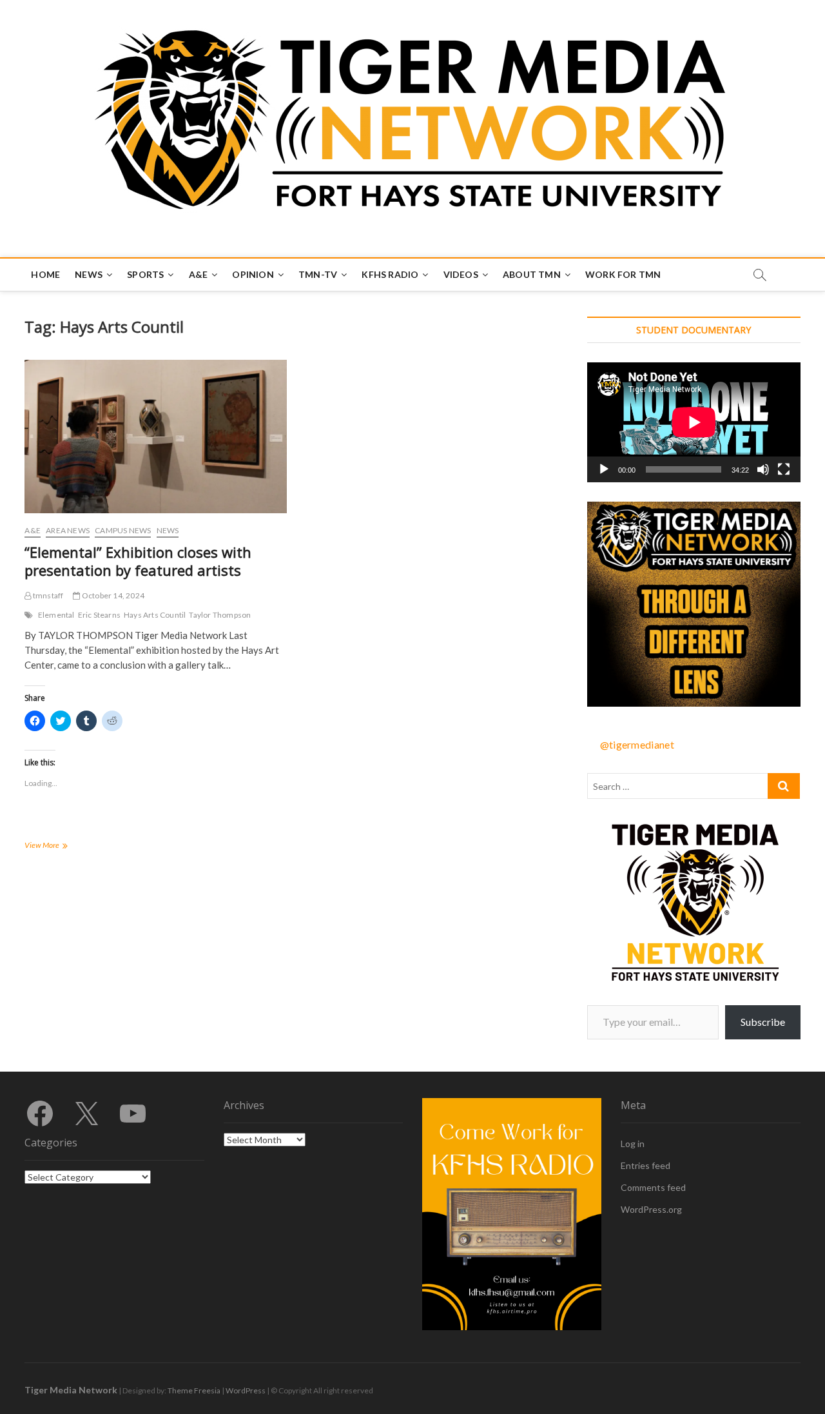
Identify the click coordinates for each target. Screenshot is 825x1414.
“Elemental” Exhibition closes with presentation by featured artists (137, 561)
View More (61, 846)
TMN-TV (317, 274)
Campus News (123, 530)
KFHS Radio (390, 274)
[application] (694, 422)
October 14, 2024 (112, 595)
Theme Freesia (194, 1390)
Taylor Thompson (220, 615)
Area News (68, 530)
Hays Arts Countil (155, 615)
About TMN (532, 274)
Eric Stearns (99, 615)
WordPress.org (651, 1209)
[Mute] (763, 469)
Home (45, 274)
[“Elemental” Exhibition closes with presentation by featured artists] (155, 436)
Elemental (56, 615)
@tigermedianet (637, 744)
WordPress (246, 1390)
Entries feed (645, 1165)
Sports (145, 274)
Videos (460, 274)
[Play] (603, 469)
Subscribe (763, 1022)
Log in (633, 1143)
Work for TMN (623, 274)
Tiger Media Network (70, 1389)
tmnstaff (47, 595)
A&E (198, 274)
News (88, 274)
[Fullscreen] (783, 469)
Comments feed (653, 1187)
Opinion (252, 274)
